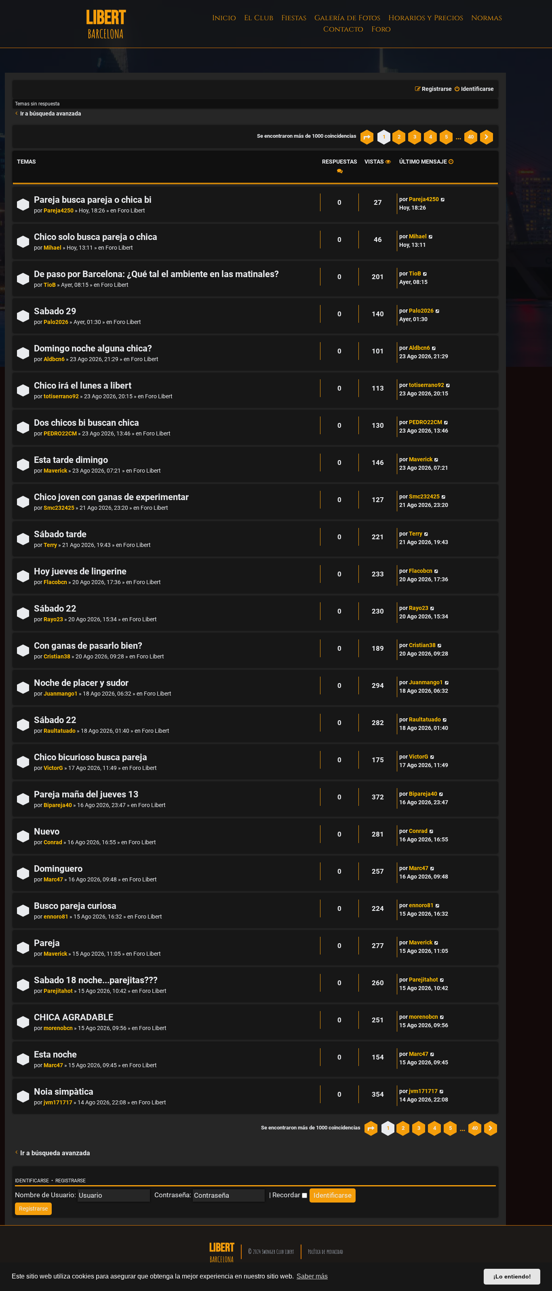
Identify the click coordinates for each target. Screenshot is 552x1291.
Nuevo (46, 831)
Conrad (53, 842)
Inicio (224, 18)
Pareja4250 (59, 210)
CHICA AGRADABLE (73, 1017)
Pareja (47, 943)
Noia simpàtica (63, 1092)
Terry (50, 545)
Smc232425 (59, 508)
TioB (50, 285)
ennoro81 (56, 916)
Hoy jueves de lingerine (80, 571)
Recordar (287, 1195)
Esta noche (55, 1054)
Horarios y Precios (425, 18)
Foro (381, 29)
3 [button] (414, 137)
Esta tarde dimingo (71, 460)
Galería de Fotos (347, 18)
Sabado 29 (55, 311)
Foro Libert (131, 210)
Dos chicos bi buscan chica (86, 423)
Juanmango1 (61, 693)
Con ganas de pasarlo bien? (88, 646)
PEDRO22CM (60, 433)
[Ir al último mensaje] (442, 199)
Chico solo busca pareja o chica (95, 237)
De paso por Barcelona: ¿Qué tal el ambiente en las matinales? (156, 274)
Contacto (343, 29)
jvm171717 (58, 1102)
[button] (366, 137)
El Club (258, 18)
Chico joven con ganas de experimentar (111, 497)
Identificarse (32, 1181)
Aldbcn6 (54, 359)
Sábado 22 (55, 608)
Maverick (55, 470)
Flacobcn (55, 582)
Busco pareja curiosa (75, 906)
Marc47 (53, 879)
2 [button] (399, 137)
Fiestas (293, 18)
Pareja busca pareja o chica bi (93, 200)
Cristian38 (57, 656)
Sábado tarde (60, 534)
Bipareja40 (58, 805)
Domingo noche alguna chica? (93, 348)
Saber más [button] (312, 1276)
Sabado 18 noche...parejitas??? (96, 980)
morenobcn (58, 1028)
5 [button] (446, 137)
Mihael (52, 247)
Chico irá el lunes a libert (82, 386)
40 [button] (471, 137)
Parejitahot (58, 991)
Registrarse (70, 1181)
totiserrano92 (61, 396)
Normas (486, 18)
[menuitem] (474, 89)
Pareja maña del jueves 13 (86, 794)
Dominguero (58, 869)
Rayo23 (53, 619)
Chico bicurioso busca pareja (90, 757)
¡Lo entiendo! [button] (512, 1276)
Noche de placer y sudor (81, 683)
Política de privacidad (325, 1251)
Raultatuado (60, 731)
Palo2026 (56, 322)
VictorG (53, 768)
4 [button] (430, 137)
